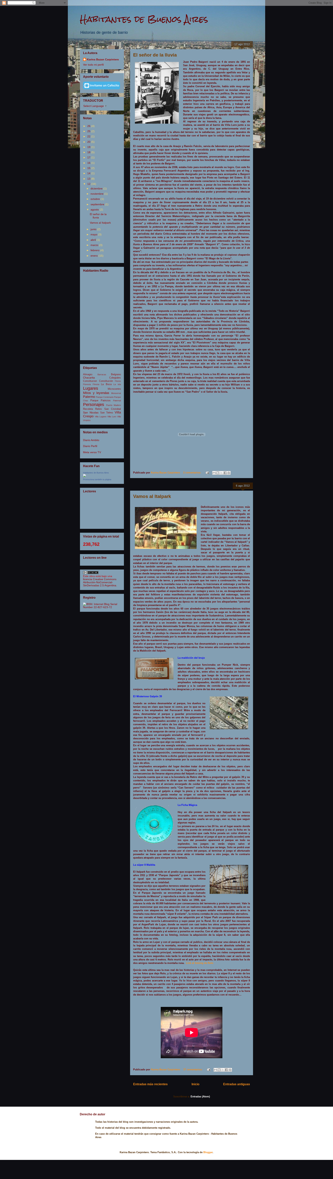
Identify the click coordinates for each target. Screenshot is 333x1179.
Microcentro (114, 389)
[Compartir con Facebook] (225, 473)
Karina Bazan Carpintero (103, 59)
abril (94, 239)
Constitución (106, 381)
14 (89, 173)
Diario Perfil (90, 446)
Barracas (102, 374)
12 (89, 183)
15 (89, 168)
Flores (118, 381)
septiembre (98, 204)
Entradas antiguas (236, 1084)
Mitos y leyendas (96, 393)
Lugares (90, 388)
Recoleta (88, 409)
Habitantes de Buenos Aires (144, 19)
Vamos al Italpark (152, 496)
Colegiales (115, 377)
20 (89, 141)
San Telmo (106, 412)
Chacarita (89, 377)
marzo (95, 245)
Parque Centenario (105, 397)
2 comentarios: (192, 472)
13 (89, 178)
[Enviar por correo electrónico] (214, 473)
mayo (94, 234)
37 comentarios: (193, 1069)
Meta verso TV (92, 452)
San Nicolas (90, 412)
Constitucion (90, 381)
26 (89, 126)
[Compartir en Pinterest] (229, 473)
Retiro (98, 409)
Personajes (93, 404)
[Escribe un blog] (218, 473)
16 (89, 162)
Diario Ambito (91, 440)
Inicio (195, 1084)
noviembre (97, 193)
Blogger (208, 1152)
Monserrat (116, 393)
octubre (96, 198)
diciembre (97, 188)
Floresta (87, 384)
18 (89, 152)
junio (94, 229)
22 (89, 136)
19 (89, 147)
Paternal (117, 400)
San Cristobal (112, 409)
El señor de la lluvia (155, 54)
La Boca (106, 384)
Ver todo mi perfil (93, 64)
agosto (95, 209)
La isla (117, 384)
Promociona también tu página (97, 479)
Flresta (96, 384)
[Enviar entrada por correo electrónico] (207, 472)
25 (89, 131)
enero (94, 255)
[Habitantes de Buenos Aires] (84, 476)
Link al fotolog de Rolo (199, 963)
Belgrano (116, 374)
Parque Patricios (100, 400)
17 (89, 157)
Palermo (89, 397)
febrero (95, 250)
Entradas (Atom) (200, 1096)
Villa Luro (111, 416)
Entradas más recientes (150, 1084)
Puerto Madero (113, 405)
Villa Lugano (100, 416)
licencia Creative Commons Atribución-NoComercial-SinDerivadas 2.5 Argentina (99, 582)
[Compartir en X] (221, 473)
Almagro (87, 374)
